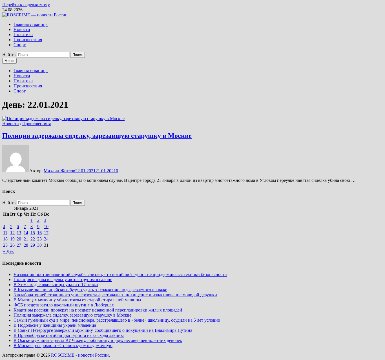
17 (46, 232)
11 (5, 232)
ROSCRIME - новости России (80, 355)
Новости (22, 29)
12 (12, 232)
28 (26, 245)
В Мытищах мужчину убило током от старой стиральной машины (77, 299)
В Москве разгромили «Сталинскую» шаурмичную (63, 345)
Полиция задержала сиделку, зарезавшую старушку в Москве (97, 135)
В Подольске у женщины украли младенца (55, 325)
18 (5, 239)
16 (39, 232)
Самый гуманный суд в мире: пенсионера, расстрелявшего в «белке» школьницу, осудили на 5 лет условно (117, 320)
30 (39, 245)
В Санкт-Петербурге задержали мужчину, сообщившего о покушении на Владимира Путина (103, 330)
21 (26, 239)
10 (46, 226)
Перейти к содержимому (26, 4)
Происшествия (28, 39)
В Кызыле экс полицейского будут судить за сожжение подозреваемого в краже (90, 289)
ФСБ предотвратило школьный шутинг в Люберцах (64, 304)
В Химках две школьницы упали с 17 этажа (56, 284)
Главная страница (31, 24)
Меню (9, 61)
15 (32, 232)
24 (46, 239)
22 (32, 239)
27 (19, 245)
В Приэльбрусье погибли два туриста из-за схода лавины (69, 335)
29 (32, 245)
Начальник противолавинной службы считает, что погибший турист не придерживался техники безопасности (120, 274)
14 (26, 232)
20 (19, 239)
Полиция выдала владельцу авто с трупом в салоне (63, 279)
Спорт (20, 44)
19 (12, 239)
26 (12, 245)
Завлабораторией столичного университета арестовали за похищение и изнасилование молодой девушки (115, 294)
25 (5, 245)
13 (19, 232)
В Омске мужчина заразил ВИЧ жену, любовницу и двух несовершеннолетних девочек (98, 340)
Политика (23, 34)
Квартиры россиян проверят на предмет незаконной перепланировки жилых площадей (98, 310)
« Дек (8, 251)
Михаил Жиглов (59, 170)
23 (39, 239)
